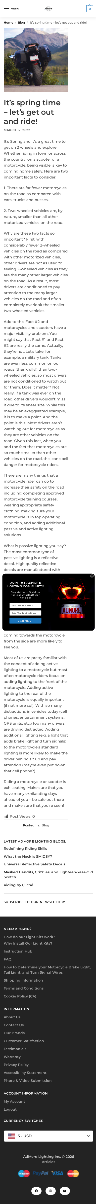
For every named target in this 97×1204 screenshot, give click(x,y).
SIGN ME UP (25, 620)
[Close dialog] (92, 576)
